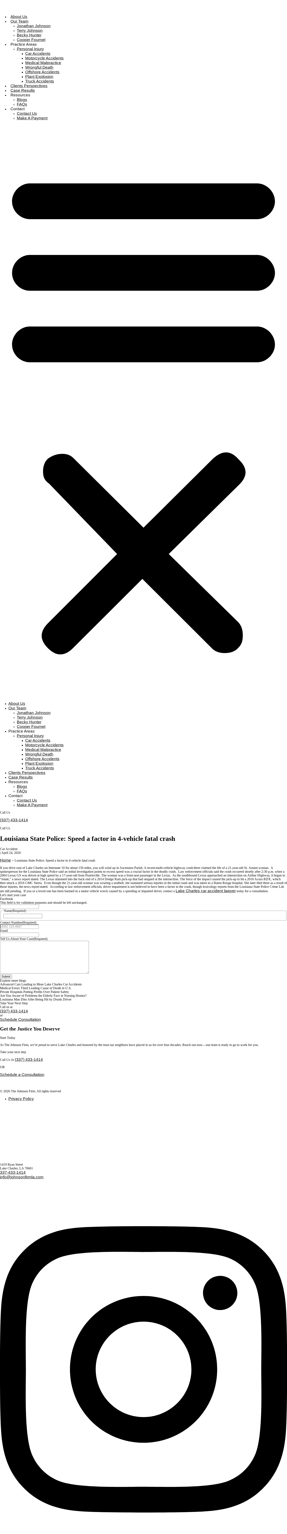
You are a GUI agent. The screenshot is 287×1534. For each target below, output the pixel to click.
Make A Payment (32, 118)
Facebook (6, 899)
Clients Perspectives (29, 86)
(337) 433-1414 (14, 820)
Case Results (23, 90)
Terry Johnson (30, 30)
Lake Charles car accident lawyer (206, 891)
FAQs (22, 104)
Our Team (19, 21)
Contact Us (27, 113)
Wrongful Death (39, 67)
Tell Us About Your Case (23, 939)
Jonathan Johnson (34, 26)
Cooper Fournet (31, 40)
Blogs (22, 99)
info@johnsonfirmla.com (21, 1177)
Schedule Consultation (20, 1019)
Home (5, 860)
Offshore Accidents (42, 72)
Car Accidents (37, 53)
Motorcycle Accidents (44, 58)
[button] (143, 411)
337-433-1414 (13, 1172)
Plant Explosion (39, 76)
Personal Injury (30, 49)
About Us (19, 16)
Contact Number (18, 922)
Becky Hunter (29, 35)
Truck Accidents (39, 81)
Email (4, 930)
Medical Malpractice (43, 63)
